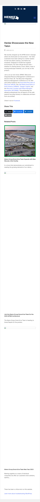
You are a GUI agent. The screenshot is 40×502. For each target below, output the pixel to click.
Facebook (17, 100)
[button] (35, 18)
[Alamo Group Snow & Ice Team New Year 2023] (20, 397)
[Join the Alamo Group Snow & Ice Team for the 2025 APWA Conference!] (20, 241)
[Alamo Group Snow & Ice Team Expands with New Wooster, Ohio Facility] (20, 141)
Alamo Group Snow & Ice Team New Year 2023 (18, 469)
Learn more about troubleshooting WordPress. (18, 493)
